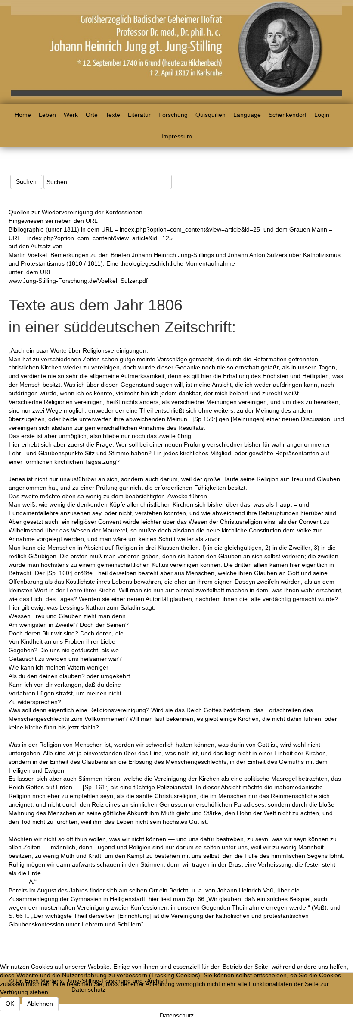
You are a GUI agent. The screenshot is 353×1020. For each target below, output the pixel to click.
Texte (112, 114)
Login (321, 114)
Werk (71, 114)
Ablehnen (40, 1003)
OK (10, 1003)
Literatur (139, 114)
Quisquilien (210, 114)
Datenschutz (177, 1015)
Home (23, 114)
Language (247, 114)
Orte (92, 114)
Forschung (173, 114)
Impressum (176, 136)
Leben (47, 114)
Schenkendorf (288, 114)
